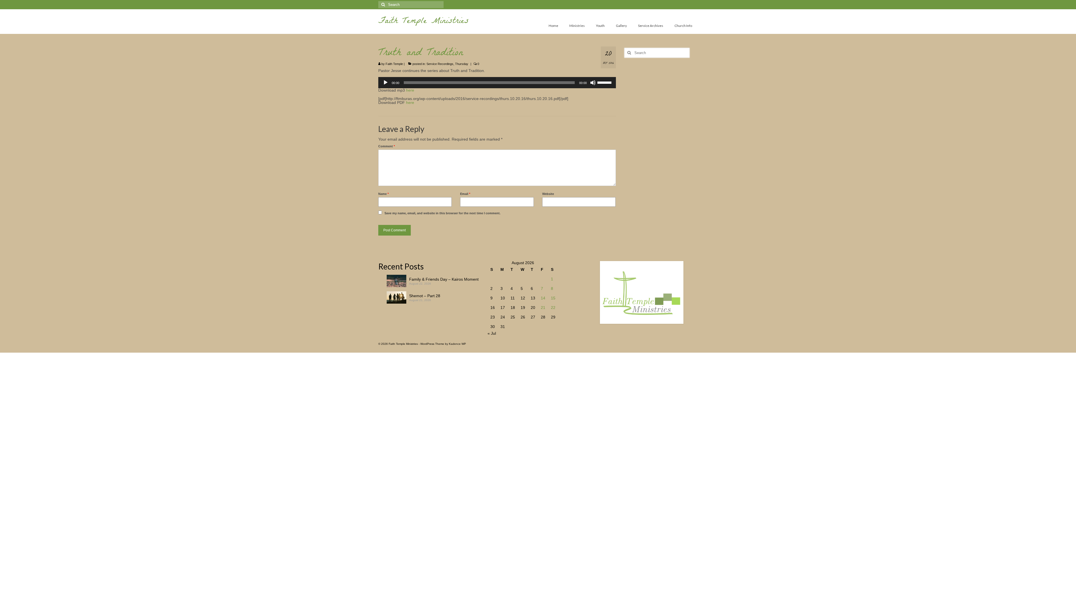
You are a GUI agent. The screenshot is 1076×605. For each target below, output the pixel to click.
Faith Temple (394, 64)
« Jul (492, 333)
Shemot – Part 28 (424, 296)
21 (543, 307)
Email (465, 194)
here (410, 90)
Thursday (461, 64)
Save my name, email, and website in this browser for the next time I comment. (442, 213)
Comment (386, 146)
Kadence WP (457, 343)
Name (383, 194)
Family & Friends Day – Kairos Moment (444, 279)
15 (553, 298)
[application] (497, 82)
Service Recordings (439, 64)
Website (548, 194)
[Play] (385, 82)
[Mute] (593, 82)
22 (553, 307)
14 (543, 298)
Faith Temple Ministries (423, 21)
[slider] (605, 82)
